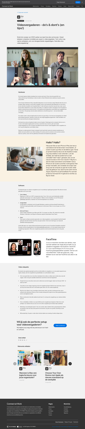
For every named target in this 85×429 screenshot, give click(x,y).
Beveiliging (48, 6)
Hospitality (66, 411)
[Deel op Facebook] (21, 340)
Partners (60, 6)
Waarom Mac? (71, 6)
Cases (65, 6)
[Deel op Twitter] (23, 340)
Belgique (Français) (68, 422)
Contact (78, 6)
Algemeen (66, 413)
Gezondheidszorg (67, 407)
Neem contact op (60, 325)
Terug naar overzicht (23, 12)
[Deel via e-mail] (25, 340)
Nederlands (75, 422)
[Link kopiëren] (26, 340)
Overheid (66, 409)
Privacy (42, 6)
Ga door (78, 2)
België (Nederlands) (59, 422)
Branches (54, 6)
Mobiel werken (36, 6)
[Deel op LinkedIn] (19, 340)
